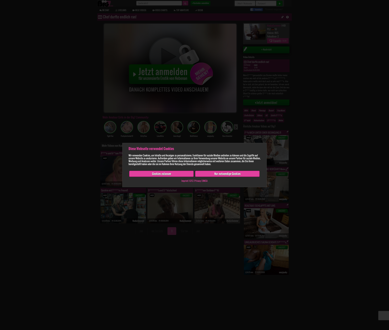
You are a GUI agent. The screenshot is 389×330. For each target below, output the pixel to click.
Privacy (197, 180)
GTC (191, 180)
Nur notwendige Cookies (227, 174)
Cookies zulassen (161, 174)
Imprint (184, 180)
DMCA (205, 180)
